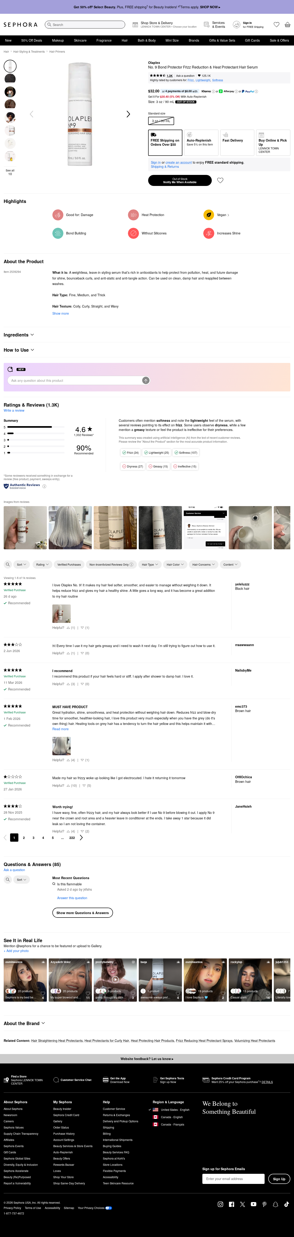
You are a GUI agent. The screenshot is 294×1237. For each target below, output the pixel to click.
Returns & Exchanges (116, 1115)
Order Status (61, 1127)
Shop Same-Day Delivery (69, 1183)
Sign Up (279, 1179)
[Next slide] (127, 114)
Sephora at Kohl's (114, 1158)
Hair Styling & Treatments (29, 51)
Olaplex (154, 63)
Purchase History (64, 1133)
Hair (125, 40)
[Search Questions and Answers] (8, 879)
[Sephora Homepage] (20, 25)
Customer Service (114, 1109)
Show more (60, 313)
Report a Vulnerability (17, 1183)
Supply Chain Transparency (21, 1133)
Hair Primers (57, 51)
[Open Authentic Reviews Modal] (44, 486)
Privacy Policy (12, 1208)
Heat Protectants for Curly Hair (107, 1040)
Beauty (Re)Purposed (17, 1177)
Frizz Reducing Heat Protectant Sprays (204, 1040)
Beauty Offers (61, 1158)
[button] (213, 91)
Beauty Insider (62, 1109)
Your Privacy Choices (91, 1208)
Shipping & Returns (165, 166)
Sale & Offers (279, 40)
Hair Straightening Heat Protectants (57, 1040)
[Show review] (25, 527)
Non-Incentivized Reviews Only (109, 564)
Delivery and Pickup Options (120, 1121)
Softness (217, 80)
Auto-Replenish (63, 1152)
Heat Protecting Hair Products (152, 1040)
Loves (57, 1171)
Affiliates (9, 1140)
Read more (60, 729)
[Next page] (81, 837)
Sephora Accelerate (16, 1171)
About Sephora (13, 1109)
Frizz (191, 80)
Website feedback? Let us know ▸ (147, 1058)
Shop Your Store (63, 1177)
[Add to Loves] (220, 180)
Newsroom (10, 1115)
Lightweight (203, 80)
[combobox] (85, 25)
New (8, 40)
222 (72, 837)
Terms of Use (33, 1208)
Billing (107, 1133)
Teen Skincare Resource (118, 1183)
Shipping (108, 1127)
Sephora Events (14, 1146)
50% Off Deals (31, 40)
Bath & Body (147, 40)
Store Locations (112, 1164)
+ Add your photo (16, 951)
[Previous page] (5, 837)
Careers (9, 1121)
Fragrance (104, 40)
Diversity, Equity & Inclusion (21, 1164)
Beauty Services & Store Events (73, 1146)
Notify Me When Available (180, 180)
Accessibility (110, 1177)
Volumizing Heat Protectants (254, 1040)
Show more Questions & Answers (83, 912)
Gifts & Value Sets (222, 40)
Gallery (57, 1121)
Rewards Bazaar (63, 1164)
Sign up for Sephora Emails (223, 1169)
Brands (194, 40)
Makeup (58, 40)
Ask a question (185, 75)
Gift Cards (252, 40)
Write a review (14, 410)
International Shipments (118, 1140)
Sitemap (69, 1208)
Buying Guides (112, 1146)
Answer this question (72, 897)
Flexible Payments (114, 1171)
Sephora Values (14, 1127)
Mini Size (172, 40)
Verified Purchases (69, 564)
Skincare (80, 40)
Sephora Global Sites (17, 1158)
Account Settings (63, 1140)
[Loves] (276, 24)
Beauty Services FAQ (116, 1152)
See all (10, 172)
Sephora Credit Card (66, 1115)
